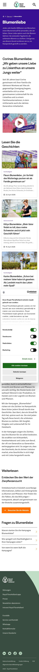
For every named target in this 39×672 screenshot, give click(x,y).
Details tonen (27, 359)
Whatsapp (6, 624)
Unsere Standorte (9, 633)
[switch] (33, 336)
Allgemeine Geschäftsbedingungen (13, 664)
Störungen (7, 590)
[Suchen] (34, 5)
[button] (4, 4)
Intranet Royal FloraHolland (13, 607)
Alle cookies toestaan (19, 365)
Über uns (9, 16)
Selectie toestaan (19, 372)
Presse (5, 598)
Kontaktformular (9, 628)
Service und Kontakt (10, 620)
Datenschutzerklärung (9, 661)
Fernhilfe (6, 615)
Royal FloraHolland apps (12, 594)
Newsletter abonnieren (11, 603)
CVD (33, 661)
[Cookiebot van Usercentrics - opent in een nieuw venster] (28, 292)
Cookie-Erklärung (24, 661)
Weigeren (19, 378)
